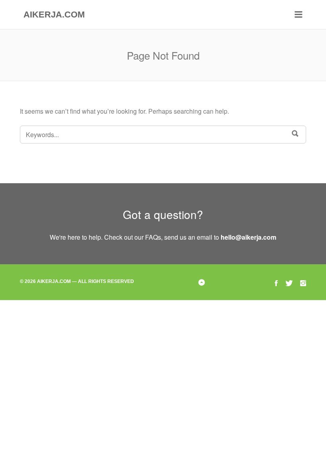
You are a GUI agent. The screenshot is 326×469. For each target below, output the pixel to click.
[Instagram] (303, 282)
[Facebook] (276, 282)
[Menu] (299, 15)
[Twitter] (289, 282)
